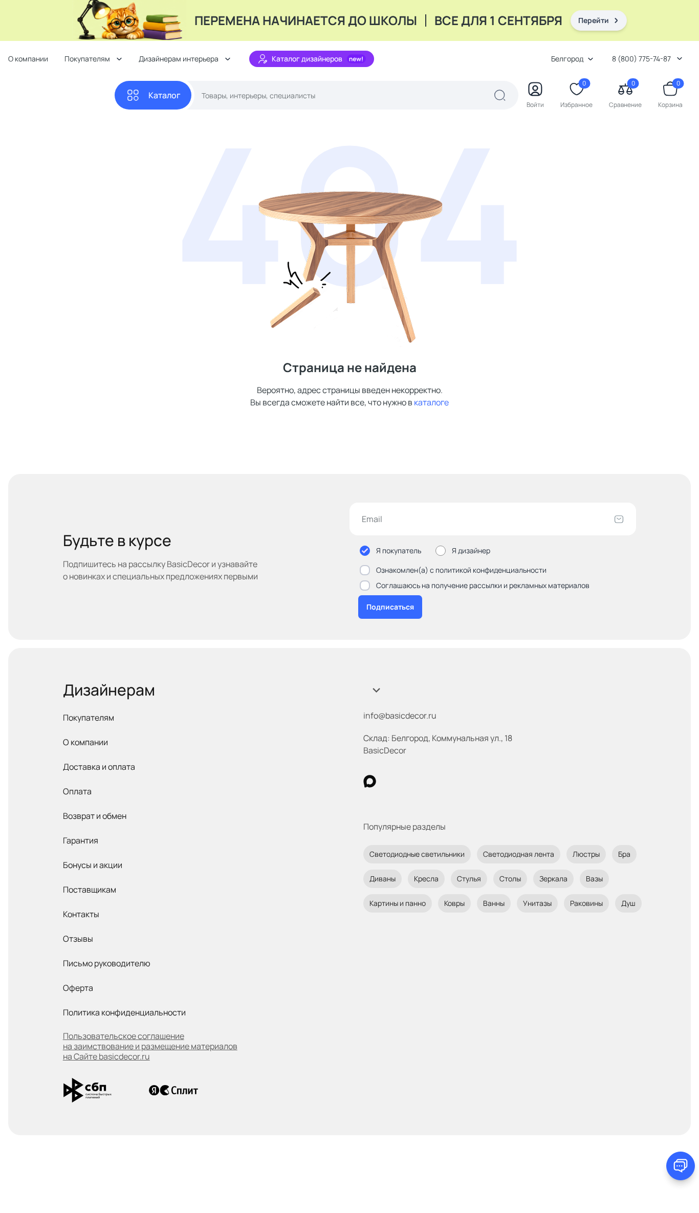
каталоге (431, 402)
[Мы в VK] (411, 781)
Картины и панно (397, 903)
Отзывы (78, 938)
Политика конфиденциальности (124, 1012)
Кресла (426, 878)
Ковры (454, 903)
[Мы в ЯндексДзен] (432, 781)
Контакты (81, 914)
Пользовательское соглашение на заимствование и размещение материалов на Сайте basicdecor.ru (150, 1046)
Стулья (469, 878)
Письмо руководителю (106, 963)
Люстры (586, 854)
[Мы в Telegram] (453, 781)
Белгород (567, 58)
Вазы (594, 878)
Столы (510, 878)
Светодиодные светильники (417, 854)
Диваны (382, 878)
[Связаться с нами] (680, 1166)
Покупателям (88, 717)
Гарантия (80, 840)
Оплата (77, 791)
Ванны (494, 903)
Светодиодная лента (518, 854)
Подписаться (390, 607)
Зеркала (553, 878)
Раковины (586, 903)
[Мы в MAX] (369, 781)
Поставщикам (89, 889)
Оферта (78, 987)
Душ (628, 903)
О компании (28, 58)
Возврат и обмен (94, 815)
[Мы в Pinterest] (390, 781)
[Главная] (61, 95)
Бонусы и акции (92, 865)
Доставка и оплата (99, 766)
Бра (624, 854)
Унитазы (537, 903)
